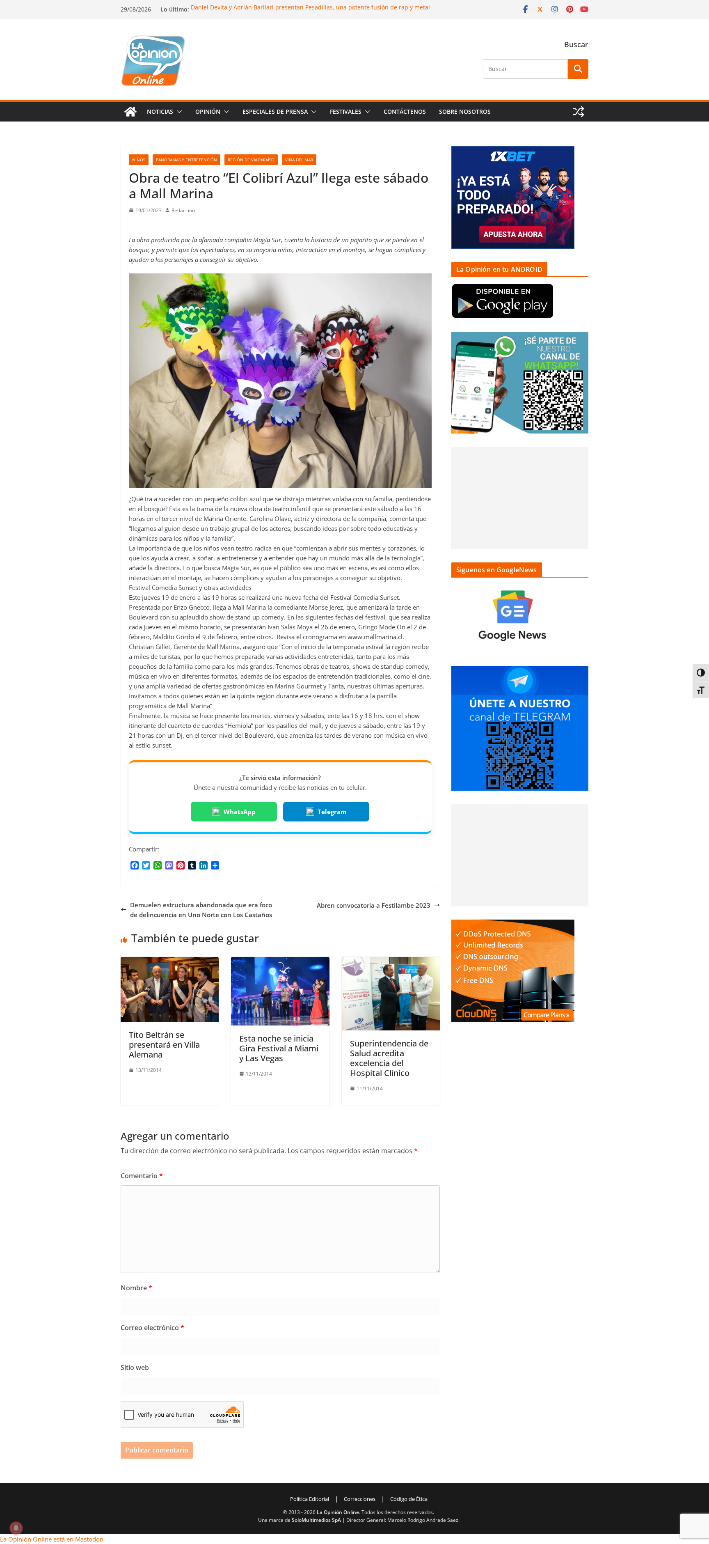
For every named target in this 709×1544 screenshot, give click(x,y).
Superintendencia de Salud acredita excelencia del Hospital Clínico (389, 1058)
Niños (138, 160)
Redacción (183, 210)
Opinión (207, 111)
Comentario (142, 1175)
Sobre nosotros (465, 111)
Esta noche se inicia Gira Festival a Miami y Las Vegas (278, 1048)
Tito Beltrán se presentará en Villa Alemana (164, 1044)
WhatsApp (240, 812)
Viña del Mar (299, 160)
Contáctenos (405, 111)
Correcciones (359, 1499)
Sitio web (135, 1367)
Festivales (345, 111)
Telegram (332, 812)
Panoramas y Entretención (186, 160)
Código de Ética (409, 1499)
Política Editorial (309, 1499)
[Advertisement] (519, 498)
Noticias (160, 111)
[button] (177, 111)
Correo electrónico (152, 1327)
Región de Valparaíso (251, 160)
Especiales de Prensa (275, 111)
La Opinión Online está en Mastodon (51, 1539)
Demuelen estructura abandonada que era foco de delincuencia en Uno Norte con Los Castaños (201, 910)
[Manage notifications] (16, 1528)
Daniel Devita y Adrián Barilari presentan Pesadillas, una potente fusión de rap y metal (310, 7)
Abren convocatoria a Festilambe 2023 (373, 905)
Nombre (136, 1287)
